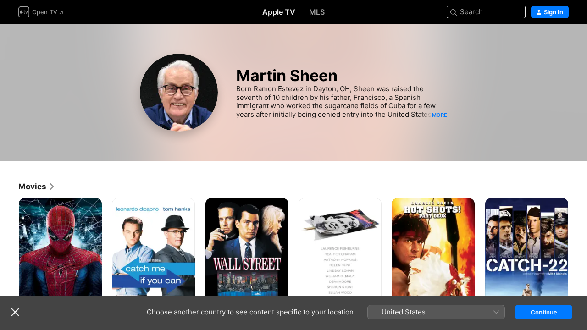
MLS (317, 11)
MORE (439, 115)
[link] (36, 187)
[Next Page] (577, 260)
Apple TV (278, 11)
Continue (544, 312)
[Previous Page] (9, 260)
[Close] (15, 312)
